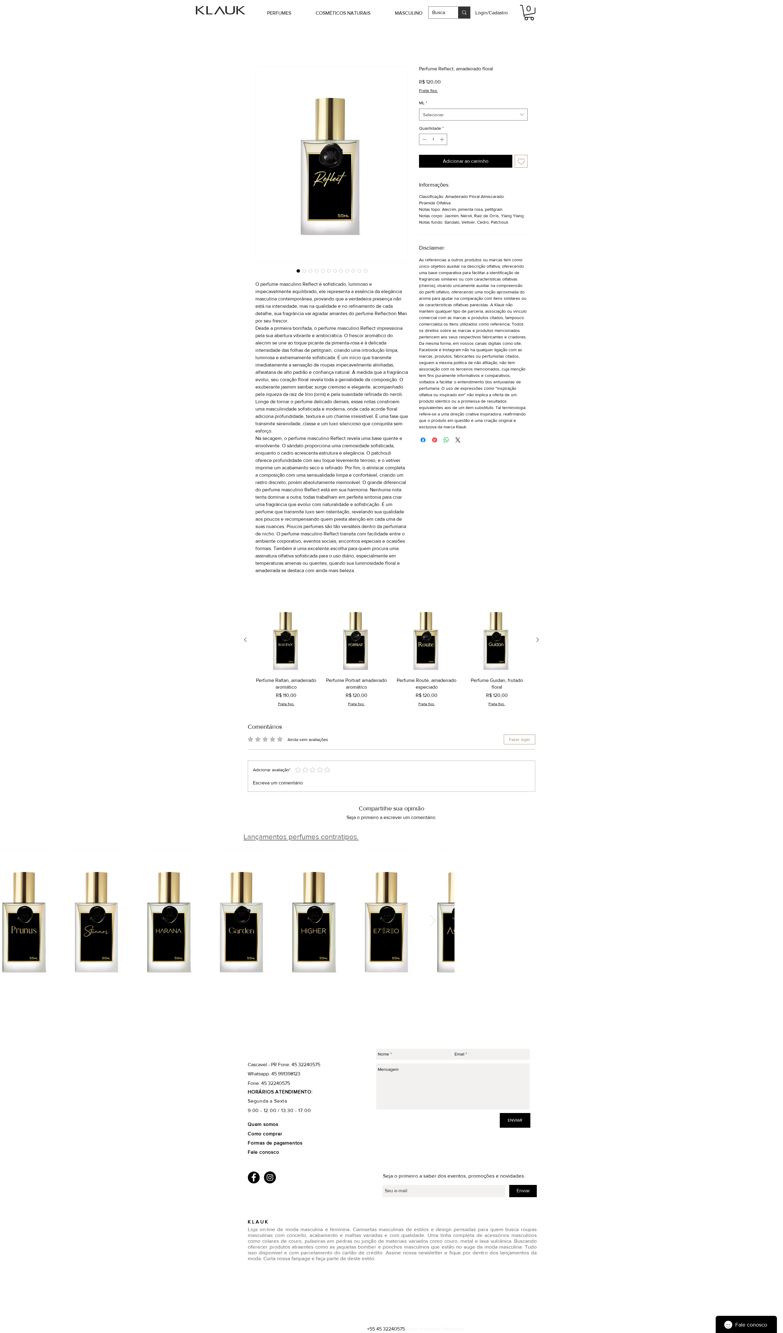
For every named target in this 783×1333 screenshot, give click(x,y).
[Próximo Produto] (537, 640)
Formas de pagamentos (275, 1143)
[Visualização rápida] (286, 641)
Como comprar (266, 1134)
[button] (288, 13)
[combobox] (473, 115)
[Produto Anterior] (245, 640)
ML (423, 103)
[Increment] (442, 140)
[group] (391, 658)
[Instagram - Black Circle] (270, 1178)
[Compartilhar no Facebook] (423, 440)
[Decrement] (424, 140)
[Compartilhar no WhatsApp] (446, 440)
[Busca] (464, 12)
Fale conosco (263, 1152)
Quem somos (263, 1124)
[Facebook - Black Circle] (254, 1178)
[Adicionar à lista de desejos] (521, 161)
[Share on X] (458, 440)
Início (261, 44)
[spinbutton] (433, 140)
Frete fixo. (428, 91)
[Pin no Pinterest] (434, 440)
